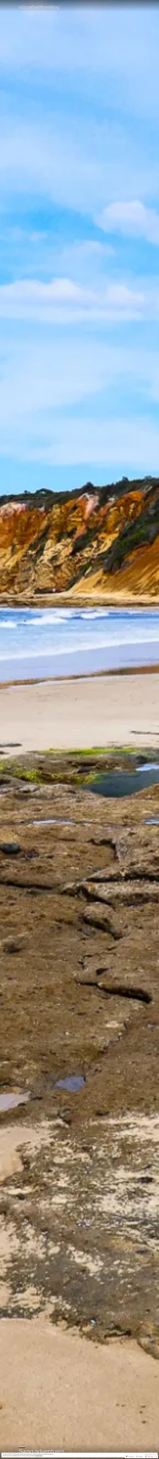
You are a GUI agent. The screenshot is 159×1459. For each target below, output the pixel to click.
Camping (22, 1447)
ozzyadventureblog (39, 6)
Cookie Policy (39, 1455)
